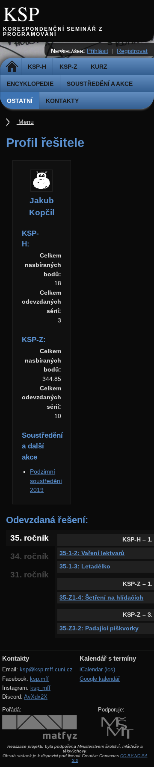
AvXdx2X (35, 697)
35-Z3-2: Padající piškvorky (99, 628)
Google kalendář (100, 679)
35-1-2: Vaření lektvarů (91, 553)
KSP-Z (68, 66)
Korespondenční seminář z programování (53, 31)
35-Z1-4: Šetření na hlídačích (101, 597)
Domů (12, 66)
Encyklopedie (30, 83)
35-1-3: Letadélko (84, 566)
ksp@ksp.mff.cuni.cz (46, 669)
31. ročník (29, 574)
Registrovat (132, 50)
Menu (25, 121)
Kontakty (62, 100)
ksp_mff (40, 688)
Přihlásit (97, 50)
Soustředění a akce (100, 83)
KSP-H (37, 66)
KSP (21, 13)
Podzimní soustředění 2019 (46, 480)
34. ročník (29, 556)
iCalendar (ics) (97, 669)
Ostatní (20, 100)
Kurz (99, 66)
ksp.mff (39, 679)
